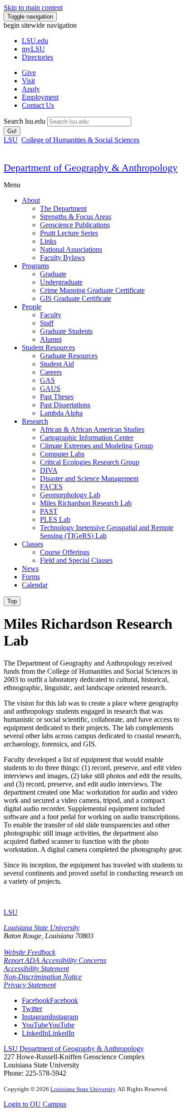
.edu (35, 41)
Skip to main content (33, 7)
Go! (12, 131)
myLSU (33, 49)
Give (29, 72)
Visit (28, 81)
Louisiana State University (41, 928)
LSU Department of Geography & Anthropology (74, 1048)
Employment (40, 97)
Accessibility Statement (36, 968)
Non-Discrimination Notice (43, 977)
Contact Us (38, 105)
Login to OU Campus (35, 1104)
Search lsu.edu (24, 121)
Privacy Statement (30, 985)
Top (12, 601)
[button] (50, 1000)
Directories (37, 57)
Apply (31, 89)
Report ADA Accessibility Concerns (55, 960)
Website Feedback (29, 952)
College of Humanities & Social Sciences (80, 140)
